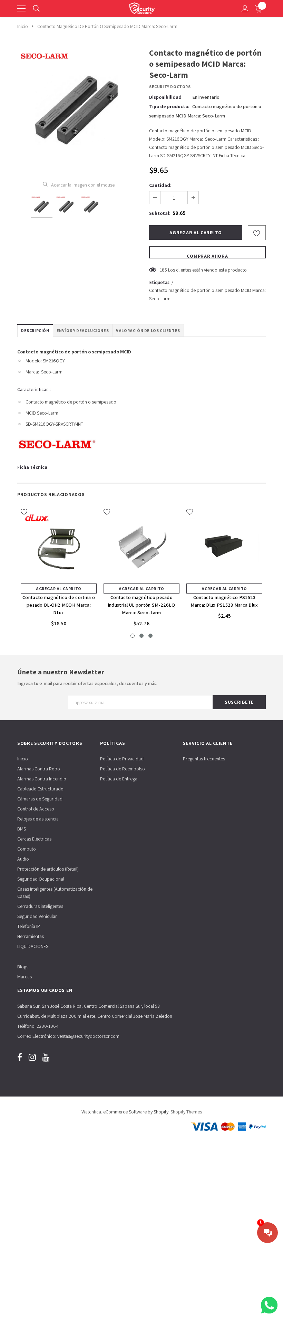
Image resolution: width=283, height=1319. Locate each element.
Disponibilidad (165, 97)
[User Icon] (245, 8)
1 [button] (132, 636)
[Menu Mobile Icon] (21, 8)
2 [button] (141, 636)
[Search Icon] (36, 8)
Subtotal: (159, 213)
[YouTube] (46, 1057)
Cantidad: (160, 185)
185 (163, 270)
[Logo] (141, 6)
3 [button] (150, 636)
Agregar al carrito (58, 588)
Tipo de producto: (169, 106)
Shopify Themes (186, 1112)
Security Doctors (170, 86)
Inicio (22, 26)
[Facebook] (19, 1057)
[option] (78, 109)
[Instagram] (32, 1057)
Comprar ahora (207, 255)
